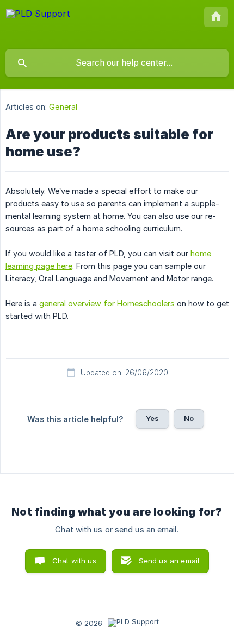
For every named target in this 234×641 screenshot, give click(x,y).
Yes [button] (152, 418)
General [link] (63, 106)
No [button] (189, 418)
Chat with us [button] (74, 560)
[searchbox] (117, 63)
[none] (38, 24)
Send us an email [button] (169, 560)
